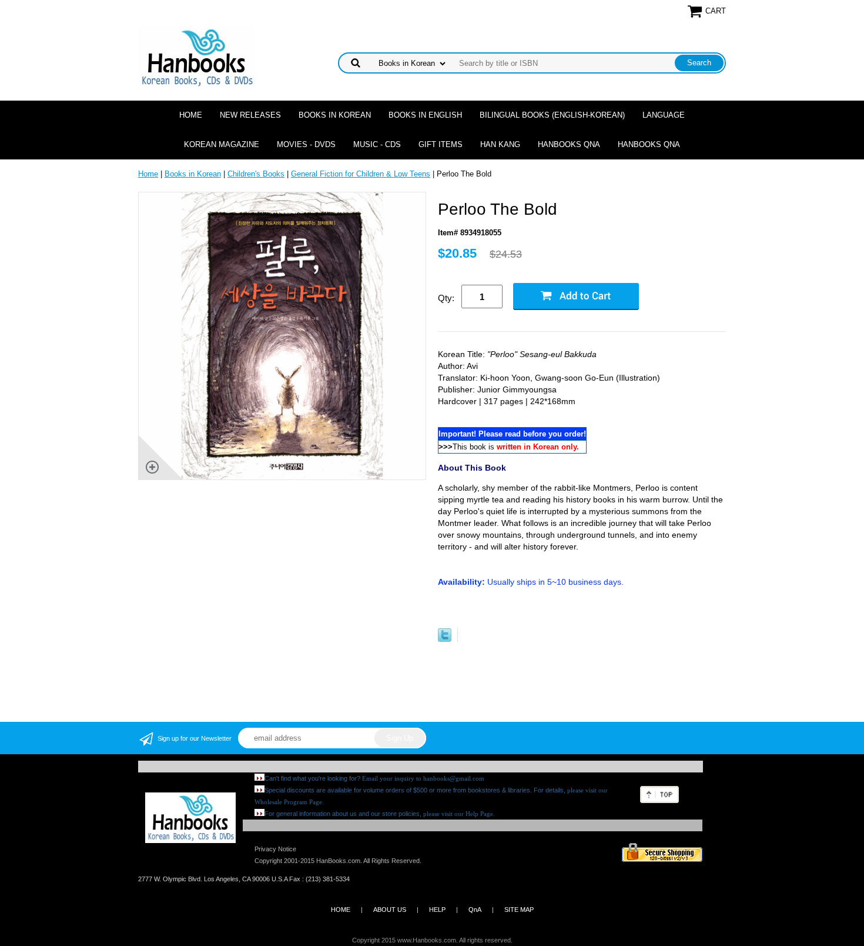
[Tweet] (444, 639)
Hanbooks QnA (569, 144)
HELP (437, 909)
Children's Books (255, 173)
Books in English (425, 115)
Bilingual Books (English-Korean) (552, 115)
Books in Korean (335, 115)
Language (663, 115)
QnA (474, 909)
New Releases (250, 115)
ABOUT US (389, 909)
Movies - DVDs (306, 144)
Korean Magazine (221, 144)
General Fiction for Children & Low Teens (360, 173)
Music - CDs (377, 144)
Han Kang (500, 144)
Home (190, 115)
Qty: (446, 298)
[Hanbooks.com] (196, 56)
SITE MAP (519, 909)
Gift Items (440, 144)
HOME (340, 909)
